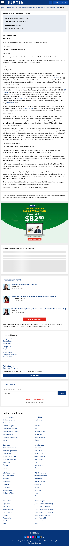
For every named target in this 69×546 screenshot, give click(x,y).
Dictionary (37, 448)
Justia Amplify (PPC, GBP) (42, 515)
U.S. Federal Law (9, 473)
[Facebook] (31, 537)
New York (37, 490)
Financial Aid (38, 454)
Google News (7, 352)
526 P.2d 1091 (21, 99)
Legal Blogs (7, 343)
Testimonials (38, 521)
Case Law (15, 7)
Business (6, 445)
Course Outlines (39, 456)
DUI (35, 429)
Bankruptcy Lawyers (9, 420)
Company (30, 541)
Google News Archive (10, 355)
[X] (41, 537)
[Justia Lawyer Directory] (44, 537)
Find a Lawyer (9, 385)
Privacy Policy (55, 541)
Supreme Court (8, 484)
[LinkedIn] (25, 537)
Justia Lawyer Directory (42, 506)
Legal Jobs (6, 504)
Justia (2, 7)
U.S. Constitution (8, 476)
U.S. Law (8, 7)
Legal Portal (22, 541)
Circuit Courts (7, 487)
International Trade (9, 459)
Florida (36, 487)
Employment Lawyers (10, 429)
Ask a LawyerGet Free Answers (10, 367)
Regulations (7, 481)
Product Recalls (8, 512)
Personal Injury (39, 437)
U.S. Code (6, 479)
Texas (36, 493)
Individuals (38, 417)
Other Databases (9, 501)
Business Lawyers (9, 423)
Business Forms (8, 509)
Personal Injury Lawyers (11, 437)
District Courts (7, 490)
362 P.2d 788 (28, 109)
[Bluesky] (38, 537)
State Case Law (39, 481)
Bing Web (6, 349)
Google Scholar (8, 339)
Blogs (36, 462)
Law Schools (39, 445)
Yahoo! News (7, 357)
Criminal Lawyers (8, 426)
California (37, 484)
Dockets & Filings (8, 493)
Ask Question (34, 375)
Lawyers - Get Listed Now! (34, 399)
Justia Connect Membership (43, 504)
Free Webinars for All (12, 280)
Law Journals (38, 459)
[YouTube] (28, 537)
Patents (5, 515)
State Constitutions (41, 476)
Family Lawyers (8, 434)
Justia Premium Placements (43, 509)
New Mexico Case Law (25, 7)
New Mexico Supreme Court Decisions (44, 7)
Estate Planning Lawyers (11, 431)
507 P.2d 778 (10, 103)
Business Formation (9, 448)
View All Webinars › (34, 319)
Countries (6, 521)
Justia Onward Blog (40, 518)
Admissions (38, 451)
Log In (56, 2)
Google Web (7, 347)
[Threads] (36, 537)
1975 (57, 7)
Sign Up (64, 2)
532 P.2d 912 (56, 78)
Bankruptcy (38, 420)
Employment (7, 454)
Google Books (7, 341)
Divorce (37, 426)
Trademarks (7, 518)
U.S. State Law (40, 473)
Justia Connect (12, 541)
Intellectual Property (10, 456)
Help (36, 541)
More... (5, 440)
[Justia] (15, 2)
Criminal (37, 423)
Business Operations (10, 451)
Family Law (38, 434)
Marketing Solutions (42, 501)
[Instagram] (33, 537)
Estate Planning (39, 431)
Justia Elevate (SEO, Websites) (44, 512)
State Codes (38, 479)
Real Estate (6, 462)
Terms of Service (44, 541)
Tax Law (5, 465)
